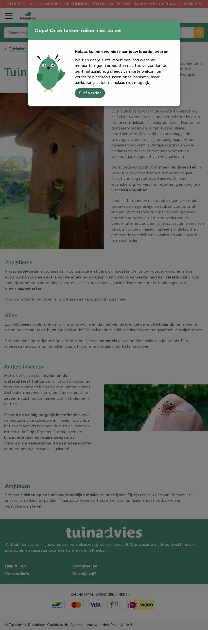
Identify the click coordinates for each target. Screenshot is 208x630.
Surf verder (90, 92)
